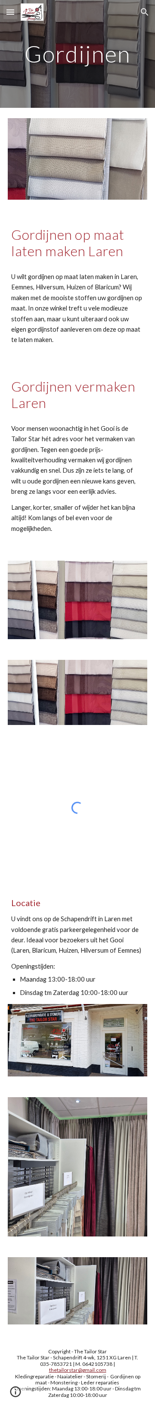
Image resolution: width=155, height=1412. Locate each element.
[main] (77, 54)
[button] (10, 12)
